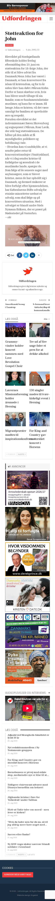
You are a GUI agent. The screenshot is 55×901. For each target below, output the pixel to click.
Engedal (34, 895)
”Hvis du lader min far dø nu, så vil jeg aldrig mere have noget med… (28, 823)
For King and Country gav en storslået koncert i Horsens (24, 761)
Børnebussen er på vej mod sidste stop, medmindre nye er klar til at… (28, 774)
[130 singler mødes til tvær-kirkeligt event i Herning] (39, 379)
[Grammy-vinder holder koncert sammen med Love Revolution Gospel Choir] (15, 330)
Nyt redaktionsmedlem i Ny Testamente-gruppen (23, 749)
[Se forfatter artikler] (27, 271)
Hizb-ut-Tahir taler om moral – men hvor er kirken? (28, 811)
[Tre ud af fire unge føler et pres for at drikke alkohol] (39, 330)
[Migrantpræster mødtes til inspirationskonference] (15, 419)
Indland (9, 45)
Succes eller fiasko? (19, 834)
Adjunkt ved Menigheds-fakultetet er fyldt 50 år (28, 736)
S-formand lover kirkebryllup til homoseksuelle (41, 307)
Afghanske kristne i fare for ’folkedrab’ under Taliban (24, 799)
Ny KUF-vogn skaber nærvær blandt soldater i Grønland (29, 846)
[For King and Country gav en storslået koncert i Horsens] (39, 419)
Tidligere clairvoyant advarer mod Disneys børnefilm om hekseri (28, 786)
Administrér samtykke (17, 874)
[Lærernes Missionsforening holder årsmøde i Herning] (15, 379)
